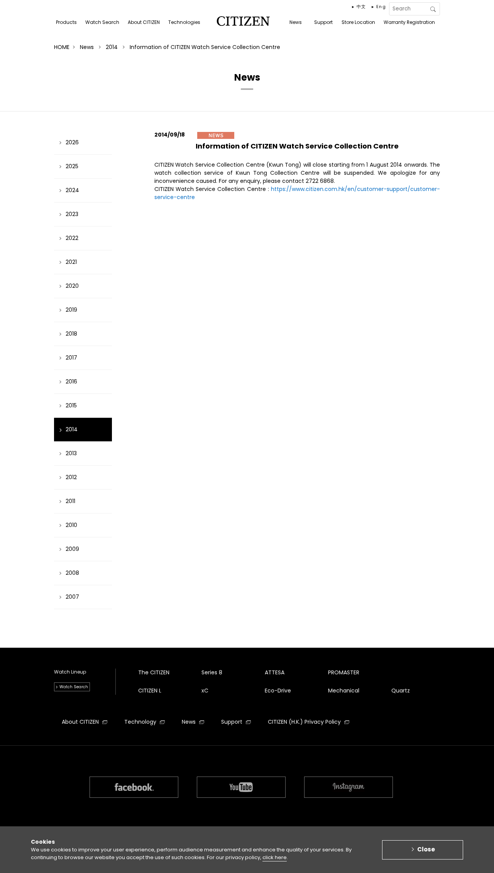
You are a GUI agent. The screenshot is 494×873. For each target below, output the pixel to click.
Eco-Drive (278, 690)
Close (426, 849)
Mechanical (343, 690)
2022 (72, 238)
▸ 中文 (359, 6)
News (189, 722)
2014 (72, 429)
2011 (70, 501)
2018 (71, 334)
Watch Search (73, 687)
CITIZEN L (149, 690)
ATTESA (274, 672)
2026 (72, 142)
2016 (71, 381)
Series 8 (211, 672)
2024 (72, 190)
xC (204, 690)
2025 (72, 166)
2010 (71, 525)
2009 (72, 549)
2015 (71, 405)
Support (232, 722)
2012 (71, 477)
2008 (72, 573)
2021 (71, 262)
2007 (72, 597)
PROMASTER (343, 672)
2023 (72, 214)
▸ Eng (379, 6)
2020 (72, 286)
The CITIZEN (153, 672)
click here (274, 857)
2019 (71, 310)
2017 (71, 357)
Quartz (400, 690)
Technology (141, 722)
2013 (71, 453)
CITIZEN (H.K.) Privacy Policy (305, 722)
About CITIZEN (81, 722)
